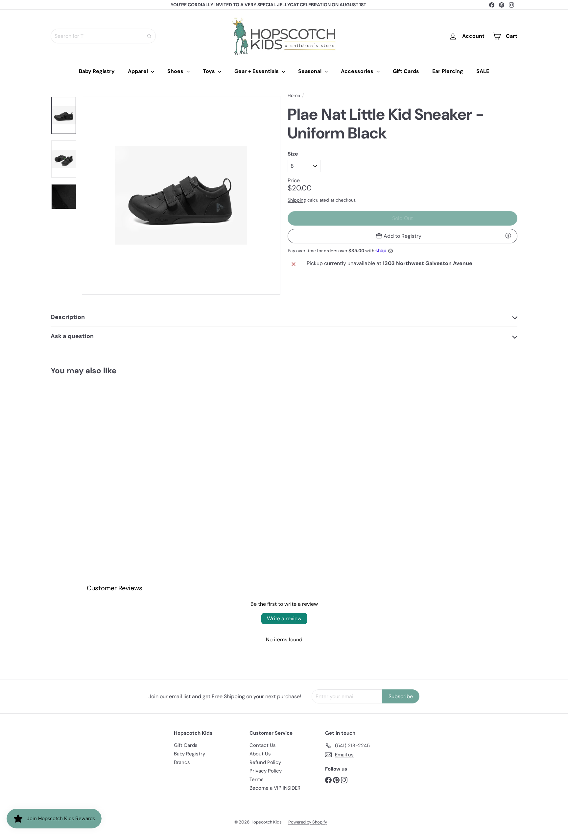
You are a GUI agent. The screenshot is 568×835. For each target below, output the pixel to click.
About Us (260, 753)
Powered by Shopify (307, 822)
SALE (482, 71)
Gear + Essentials (257, 71)
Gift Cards (406, 71)
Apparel (138, 71)
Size (293, 153)
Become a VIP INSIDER (274, 788)
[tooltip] (508, 235)
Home (294, 95)
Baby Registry (97, 71)
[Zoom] (181, 195)
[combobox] (103, 36)
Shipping (297, 200)
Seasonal (310, 71)
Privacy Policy (265, 771)
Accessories (358, 71)
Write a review (284, 618)
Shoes (176, 71)
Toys (209, 71)
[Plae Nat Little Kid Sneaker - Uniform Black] (87, 443)
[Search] (149, 36)
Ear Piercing (447, 71)
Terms (256, 779)
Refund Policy (265, 762)
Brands (182, 762)
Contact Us (262, 745)
